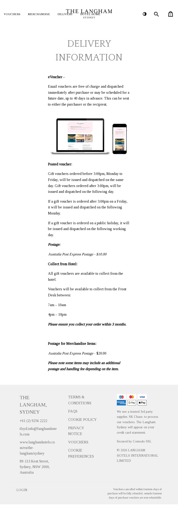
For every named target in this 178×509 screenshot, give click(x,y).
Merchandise (39, 14)
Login (21, 490)
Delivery (65, 14)
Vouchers (12, 14)
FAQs (72, 411)
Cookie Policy (82, 420)
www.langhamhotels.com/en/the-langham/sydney (37, 447)
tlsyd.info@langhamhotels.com (38, 431)
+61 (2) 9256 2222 (33, 421)
